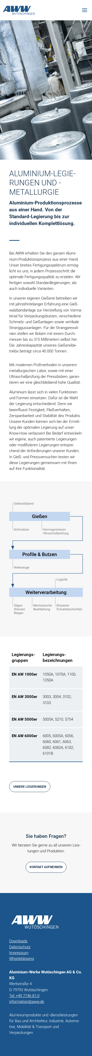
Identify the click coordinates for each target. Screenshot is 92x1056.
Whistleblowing (21, 958)
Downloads (18, 941)
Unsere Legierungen (29, 787)
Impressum (18, 952)
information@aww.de (26, 1001)
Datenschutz (19, 947)
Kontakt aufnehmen (46, 867)
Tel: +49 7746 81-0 (24, 995)
